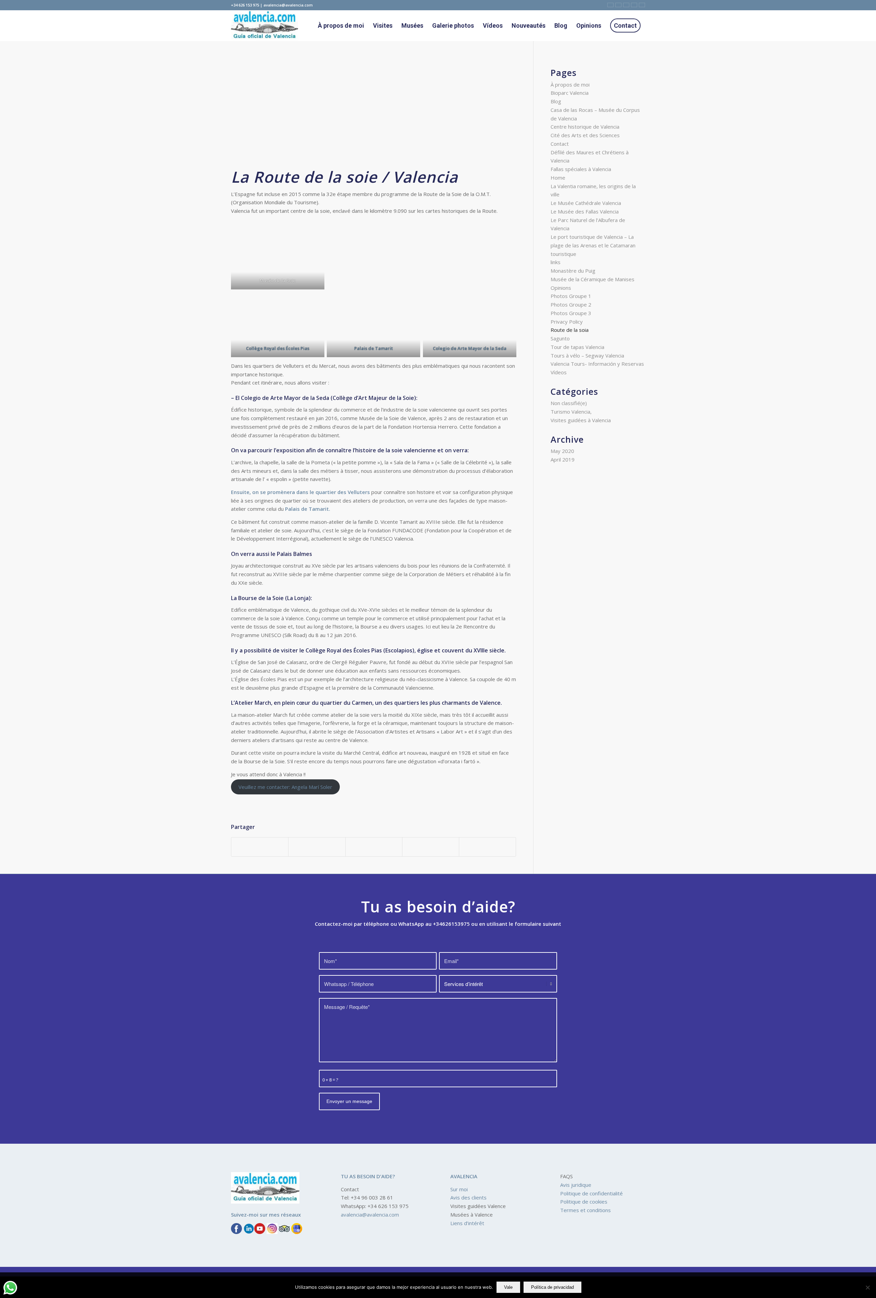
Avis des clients (468, 1197)
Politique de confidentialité (591, 1193)
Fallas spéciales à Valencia (581, 169)
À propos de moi (570, 84)
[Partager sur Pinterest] (374, 847)
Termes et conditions (585, 1210)
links (556, 262)
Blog (556, 101)
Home (558, 177)
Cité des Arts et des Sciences (585, 135)
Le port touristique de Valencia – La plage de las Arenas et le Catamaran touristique (593, 245)
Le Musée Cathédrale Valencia (586, 202)
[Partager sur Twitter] (316, 847)
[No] (867, 1287)
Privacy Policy (567, 321)
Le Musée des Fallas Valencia (585, 211)
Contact (560, 143)
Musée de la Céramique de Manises (592, 279)
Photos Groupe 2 (571, 304)
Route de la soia (570, 329)
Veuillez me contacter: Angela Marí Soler (285, 786)
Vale (508, 1287)
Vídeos (559, 372)
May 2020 (562, 450)
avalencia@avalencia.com (370, 1214)
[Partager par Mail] (487, 847)
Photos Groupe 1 (571, 296)
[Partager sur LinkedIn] (430, 847)
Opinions (561, 287)
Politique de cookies (583, 1201)
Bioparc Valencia (570, 92)
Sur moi (459, 1189)
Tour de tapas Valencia (577, 346)
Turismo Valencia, (571, 411)
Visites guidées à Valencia (581, 420)
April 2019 (563, 459)
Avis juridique (575, 1184)
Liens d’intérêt (467, 1223)
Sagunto (560, 338)
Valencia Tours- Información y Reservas (597, 363)
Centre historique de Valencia (585, 126)
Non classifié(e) (569, 403)
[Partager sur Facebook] (259, 847)
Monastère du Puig (573, 270)
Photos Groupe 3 (571, 313)
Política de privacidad (552, 1287)
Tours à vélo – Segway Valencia (587, 355)
